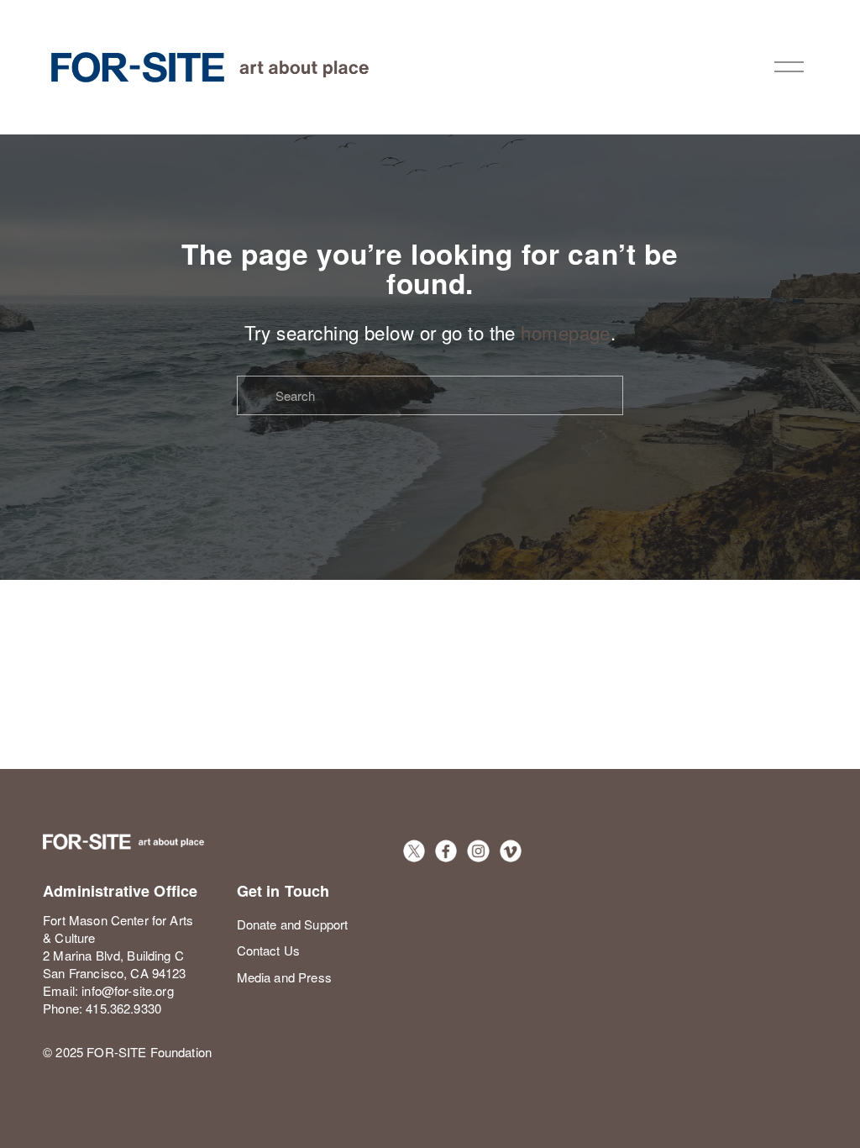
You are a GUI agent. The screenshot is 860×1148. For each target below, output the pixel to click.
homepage (566, 332)
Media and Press (284, 977)
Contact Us (269, 950)
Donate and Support (293, 924)
